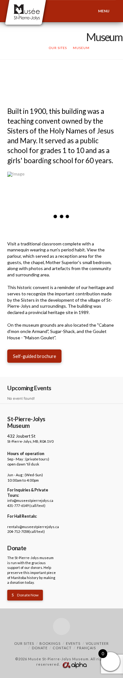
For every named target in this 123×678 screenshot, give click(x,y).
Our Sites (24, 643)
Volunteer (97, 643)
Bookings (50, 643)
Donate (40, 648)
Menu (103, 11)
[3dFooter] (74, 664)
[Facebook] (61, 626)
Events (73, 643)
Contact (62, 648)
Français (86, 648)
